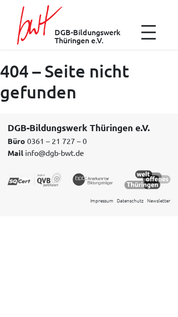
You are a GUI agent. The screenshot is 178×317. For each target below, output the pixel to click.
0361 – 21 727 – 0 (57, 140)
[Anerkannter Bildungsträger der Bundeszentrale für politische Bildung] (93, 178)
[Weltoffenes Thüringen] (147, 178)
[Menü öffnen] (148, 32)
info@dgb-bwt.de (54, 152)
